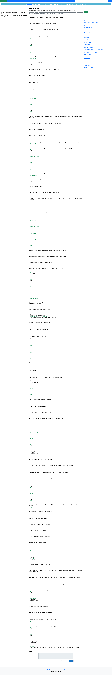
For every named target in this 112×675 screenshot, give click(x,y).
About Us (63, 669)
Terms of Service (54, 669)
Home (30, 1)
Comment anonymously (65, 660)
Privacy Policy (49, 669)
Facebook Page (29, 4)
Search (110, 1)
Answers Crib (4, 1)
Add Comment (71, 660)
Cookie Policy (60, 669)
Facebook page (42, 4)
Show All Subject (87, 58)
